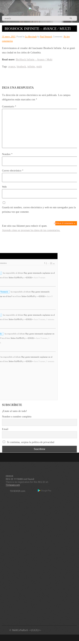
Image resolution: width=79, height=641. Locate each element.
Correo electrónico (12, 170)
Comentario (9, 106)
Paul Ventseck (46, 36)
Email (5, 429)
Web (4, 186)
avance (11, 66)
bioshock (21, 66)
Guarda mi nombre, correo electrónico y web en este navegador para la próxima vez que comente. (39, 209)
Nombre (7, 154)
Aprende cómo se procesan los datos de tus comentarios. (31, 230)
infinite (31, 66)
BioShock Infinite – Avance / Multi (34, 59)
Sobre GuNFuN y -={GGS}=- (21, 277)
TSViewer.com (13, 485)
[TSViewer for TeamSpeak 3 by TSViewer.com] (16, 491)
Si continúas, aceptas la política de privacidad (30, 442)
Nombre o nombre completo (16, 416)
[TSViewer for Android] (45, 491)
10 (51, 263)
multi (39, 66)
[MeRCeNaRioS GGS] (41, 8)
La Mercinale (31, 36)
